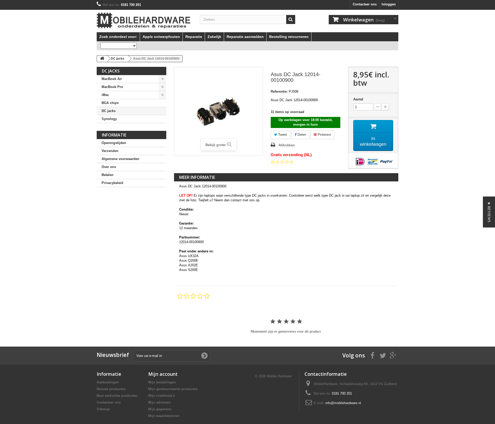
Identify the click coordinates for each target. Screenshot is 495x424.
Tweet (282, 135)
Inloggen (389, 4)
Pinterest (324, 135)
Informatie (114, 135)
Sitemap (103, 409)
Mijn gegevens (159, 409)
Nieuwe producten (111, 389)
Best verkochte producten (117, 396)
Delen (301, 135)
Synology (109, 119)
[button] (489, 212)
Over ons (109, 167)
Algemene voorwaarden (120, 159)
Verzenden (110, 151)
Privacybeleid (112, 183)
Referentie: (279, 91)
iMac (105, 95)
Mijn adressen (159, 402)
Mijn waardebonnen (164, 416)
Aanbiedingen (108, 382)
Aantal (358, 99)
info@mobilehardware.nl (343, 403)
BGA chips (110, 103)
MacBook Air (112, 79)
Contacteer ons (365, 4)
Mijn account (163, 374)
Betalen (107, 175)
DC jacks (109, 111)
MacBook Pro (112, 87)
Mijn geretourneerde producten (173, 389)
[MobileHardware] (144, 20)
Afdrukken (286, 145)
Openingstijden (114, 143)
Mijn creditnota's (161, 396)
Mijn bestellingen (162, 382)
